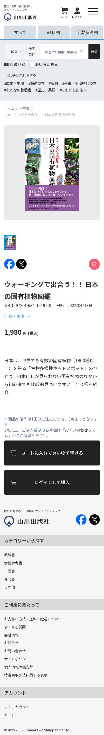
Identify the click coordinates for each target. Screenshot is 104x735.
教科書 (9, 554)
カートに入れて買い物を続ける (52, 452)
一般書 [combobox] (13, 51)
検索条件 (32, 51)
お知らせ (11, 642)
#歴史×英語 (45, 89)
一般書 (9, 570)
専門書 (9, 579)
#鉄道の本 (36, 83)
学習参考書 (13, 562)
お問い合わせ (15, 650)
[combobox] (64, 51)
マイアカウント (16, 706)
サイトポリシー (16, 658)
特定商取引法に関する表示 (25, 675)
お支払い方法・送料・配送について (33, 618)
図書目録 (17, 64)
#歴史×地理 (14, 83)
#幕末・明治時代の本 (79, 83)
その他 (9, 587)
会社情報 (11, 635)
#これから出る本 (73, 89)
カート (9, 715)
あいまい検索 (46, 64)
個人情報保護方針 (18, 666)
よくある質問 (15, 627)
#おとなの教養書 (17, 89)
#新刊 (53, 83)
